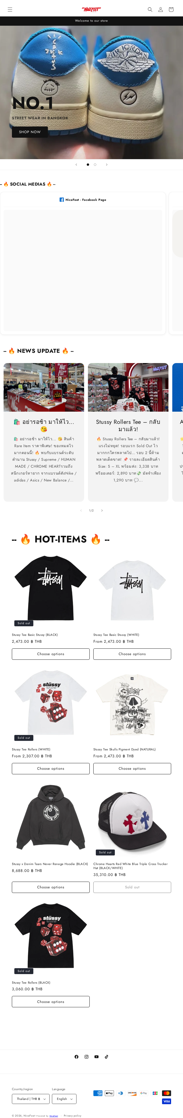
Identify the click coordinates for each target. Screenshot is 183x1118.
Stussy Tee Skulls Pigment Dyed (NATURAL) (124, 750)
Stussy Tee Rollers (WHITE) (31, 750)
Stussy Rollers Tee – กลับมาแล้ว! (128, 425)
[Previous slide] (76, 164)
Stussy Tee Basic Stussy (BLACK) (35, 635)
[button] (10, 9)
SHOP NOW (30, 132)
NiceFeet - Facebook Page (86, 199)
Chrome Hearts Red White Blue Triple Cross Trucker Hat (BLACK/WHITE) (130, 866)
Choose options (50, 654)
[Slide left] (81, 510)
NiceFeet (30, 1116)
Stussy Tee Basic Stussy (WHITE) (116, 635)
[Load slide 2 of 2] (95, 164)
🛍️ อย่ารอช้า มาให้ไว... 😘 (43, 425)
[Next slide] (107, 164)
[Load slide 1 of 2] (88, 164)
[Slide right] (102, 510)
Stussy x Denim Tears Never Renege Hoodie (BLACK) (50, 864)
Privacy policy (72, 1116)
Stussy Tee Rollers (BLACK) (31, 983)
